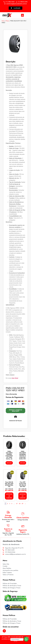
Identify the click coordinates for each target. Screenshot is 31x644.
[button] (22, 15)
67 (17, 503)
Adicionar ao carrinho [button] (9, 496)
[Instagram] (4, 630)
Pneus (7, 21)
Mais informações (11, 394)
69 (22, 503)
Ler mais (9, 463)
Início (3, 21)
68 (19, 503)
